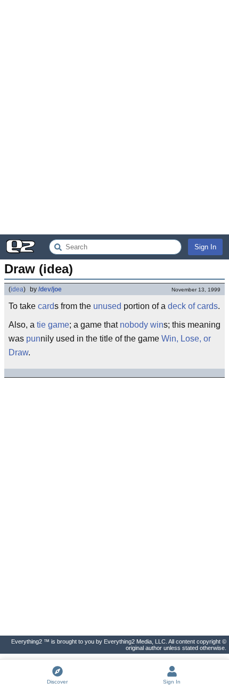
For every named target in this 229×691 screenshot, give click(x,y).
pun (33, 338)
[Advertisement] (114, 117)
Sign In (205, 247)
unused (107, 306)
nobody (134, 324)
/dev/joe (50, 289)
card (46, 306)
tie (41, 324)
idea (17, 289)
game (58, 324)
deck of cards (193, 306)
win (156, 324)
